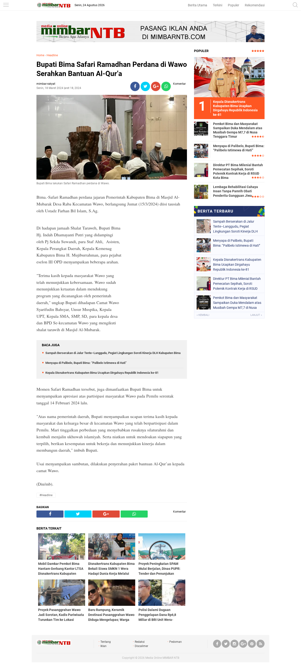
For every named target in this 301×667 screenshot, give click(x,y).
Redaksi (140, 641)
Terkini (217, 5)
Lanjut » (256, 315)
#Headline (46, 495)
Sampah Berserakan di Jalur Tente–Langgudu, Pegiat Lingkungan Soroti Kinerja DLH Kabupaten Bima (113, 353)
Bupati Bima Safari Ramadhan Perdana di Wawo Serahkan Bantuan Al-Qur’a (111, 69)
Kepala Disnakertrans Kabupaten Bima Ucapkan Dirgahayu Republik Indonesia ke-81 (101, 372)
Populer (233, 5)
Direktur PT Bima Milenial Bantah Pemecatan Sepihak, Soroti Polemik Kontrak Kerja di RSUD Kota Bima (238, 171)
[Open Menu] (6, 5)
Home (40, 55)
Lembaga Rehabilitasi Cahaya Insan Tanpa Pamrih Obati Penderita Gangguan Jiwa (235, 191)
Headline (52, 55)
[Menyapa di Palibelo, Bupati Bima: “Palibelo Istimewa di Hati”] (201, 150)
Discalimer (141, 646)
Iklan (103, 646)
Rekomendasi (255, 5)
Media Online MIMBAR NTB (162, 657)
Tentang (105, 641)
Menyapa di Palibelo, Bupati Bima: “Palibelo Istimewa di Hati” (86, 363)
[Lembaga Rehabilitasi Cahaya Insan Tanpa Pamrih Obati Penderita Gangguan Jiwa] (201, 191)
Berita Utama (197, 5)
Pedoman (175, 641)
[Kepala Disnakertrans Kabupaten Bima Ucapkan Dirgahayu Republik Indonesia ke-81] (229, 77)
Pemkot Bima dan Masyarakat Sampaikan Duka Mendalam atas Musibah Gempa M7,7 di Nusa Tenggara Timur (237, 130)
